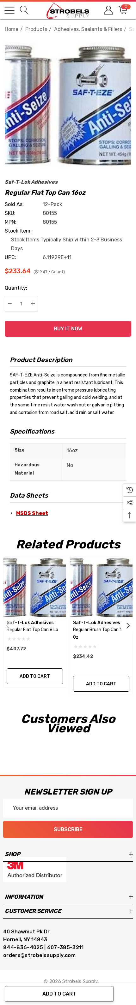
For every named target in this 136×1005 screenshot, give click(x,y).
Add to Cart (59, 994)
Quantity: (16, 288)
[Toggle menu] (9, 10)
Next (128, 625)
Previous (8, 625)
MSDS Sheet (32, 513)
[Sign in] (108, 10)
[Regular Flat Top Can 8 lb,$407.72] (34, 587)
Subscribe (68, 829)
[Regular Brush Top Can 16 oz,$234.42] (101, 587)
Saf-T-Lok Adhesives (31, 182)
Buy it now (68, 329)
